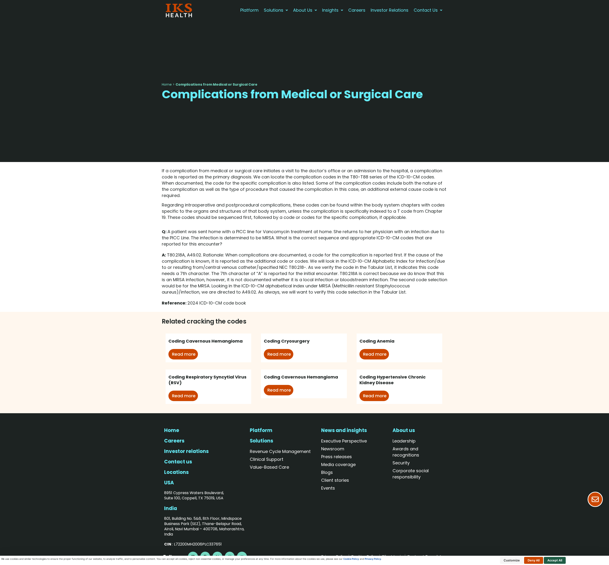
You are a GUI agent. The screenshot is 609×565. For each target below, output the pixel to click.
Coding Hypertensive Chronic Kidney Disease (392, 380)
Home (167, 84)
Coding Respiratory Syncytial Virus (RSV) (207, 380)
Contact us (178, 461)
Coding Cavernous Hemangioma (205, 341)
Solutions (273, 10)
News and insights (344, 430)
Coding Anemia (376, 341)
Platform (249, 10)
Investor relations (186, 451)
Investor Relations (389, 10)
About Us (302, 10)
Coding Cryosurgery (286, 341)
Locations (176, 472)
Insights (330, 10)
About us (404, 430)
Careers (356, 10)
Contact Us (426, 10)
